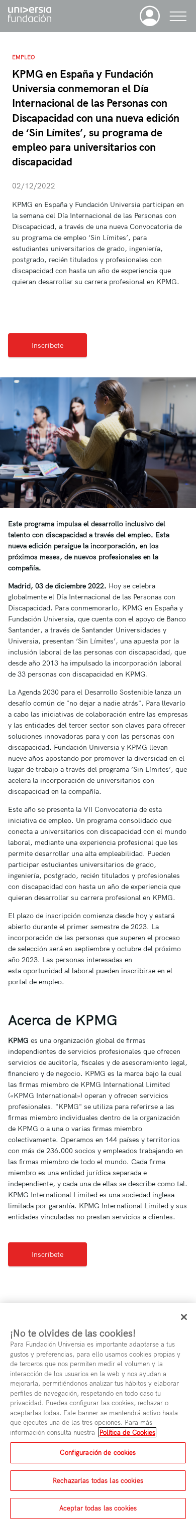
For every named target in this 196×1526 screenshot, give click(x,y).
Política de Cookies (127, 1432)
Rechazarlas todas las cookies (98, 1480)
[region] (98, 1414)
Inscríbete (47, 345)
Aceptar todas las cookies (98, 1508)
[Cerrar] (184, 1317)
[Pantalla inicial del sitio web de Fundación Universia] (29, 16)
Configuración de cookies (98, 1452)
